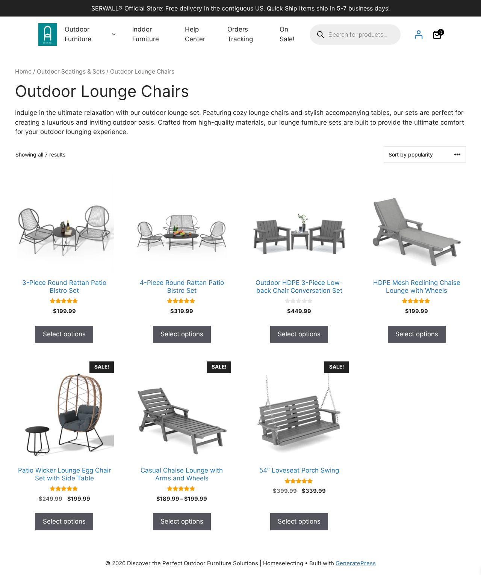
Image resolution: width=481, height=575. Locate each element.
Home (23, 71)
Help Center (195, 34)
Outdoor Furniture (78, 34)
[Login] (418, 34)
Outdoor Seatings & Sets (71, 71)
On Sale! (287, 34)
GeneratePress (356, 563)
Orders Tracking (240, 34)
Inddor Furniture (145, 34)
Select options (64, 334)
